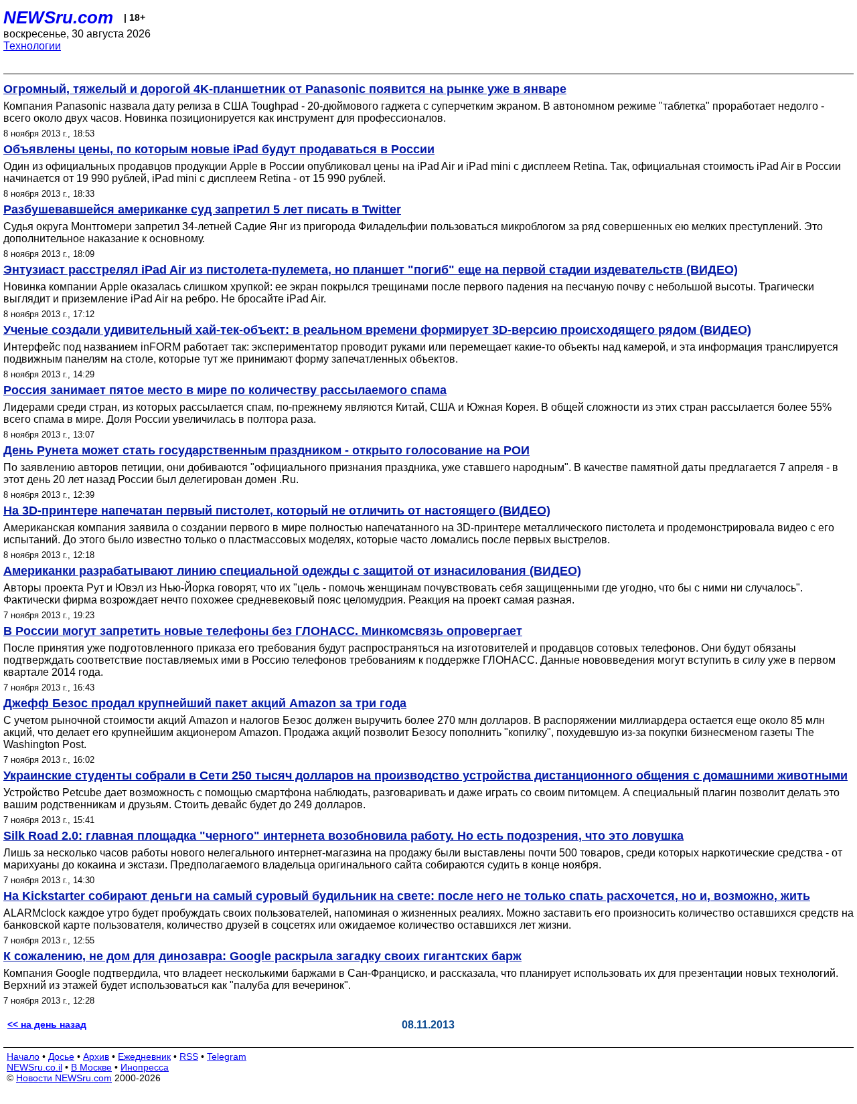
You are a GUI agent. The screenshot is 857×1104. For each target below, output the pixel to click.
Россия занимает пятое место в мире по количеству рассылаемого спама (225, 390)
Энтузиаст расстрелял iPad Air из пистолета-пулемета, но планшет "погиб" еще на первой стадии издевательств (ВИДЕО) (370, 269)
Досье (61, 1056)
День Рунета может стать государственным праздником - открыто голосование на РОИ (266, 450)
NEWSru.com (58, 17)
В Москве (91, 1067)
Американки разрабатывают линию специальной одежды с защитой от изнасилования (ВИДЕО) (292, 570)
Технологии (32, 46)
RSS (188, 1056)
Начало (23, 1056)
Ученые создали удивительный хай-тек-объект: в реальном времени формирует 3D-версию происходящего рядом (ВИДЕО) (377, 330)
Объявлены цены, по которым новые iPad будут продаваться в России (219, 149)
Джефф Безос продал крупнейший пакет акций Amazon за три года (204, 703)
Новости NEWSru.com (64, 1078)
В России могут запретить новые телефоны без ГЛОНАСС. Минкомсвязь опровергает (262, 631)
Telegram (226, 1056)
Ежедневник (144, 1056)
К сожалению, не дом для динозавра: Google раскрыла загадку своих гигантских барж (262, 956)
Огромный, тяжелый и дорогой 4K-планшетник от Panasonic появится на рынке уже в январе (284, 89)
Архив (96, 1056)
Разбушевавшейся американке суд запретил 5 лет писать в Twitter (202, 209)
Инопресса (145, 1067)
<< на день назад (46, 1024)
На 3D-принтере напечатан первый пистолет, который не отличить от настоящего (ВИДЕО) (276, 510)
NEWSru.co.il (34, 1067)
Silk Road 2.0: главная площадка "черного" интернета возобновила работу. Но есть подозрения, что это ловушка (343, 835)
